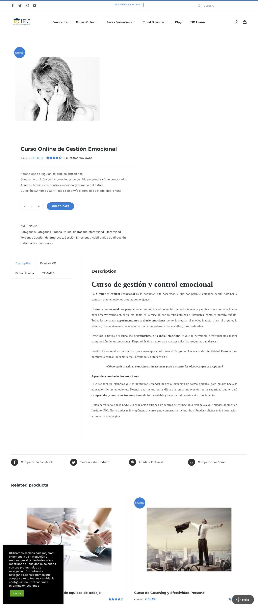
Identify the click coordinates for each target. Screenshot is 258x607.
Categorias (43, 232)
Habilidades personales (37, 243)
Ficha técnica (24, 273)
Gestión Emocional (77, 237)
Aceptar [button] (17, 593)
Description (23, 263)
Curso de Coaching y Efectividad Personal (169, 593)
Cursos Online (62, 232)
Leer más (33, 585)
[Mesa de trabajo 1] (22, 15)
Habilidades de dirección (109, 237)
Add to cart (60, 206)
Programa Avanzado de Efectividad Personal (203, 351)
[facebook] (12, 5)
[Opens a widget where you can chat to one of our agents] (243, 600)
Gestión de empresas (48, 237)
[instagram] (27, 5)
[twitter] (20, 5)
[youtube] (34, 5)
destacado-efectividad (88, 232)
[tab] (23, 263)
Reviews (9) (48, 263)
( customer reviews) (77, 158)
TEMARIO (48, 273)
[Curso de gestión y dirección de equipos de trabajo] (69, 539)
